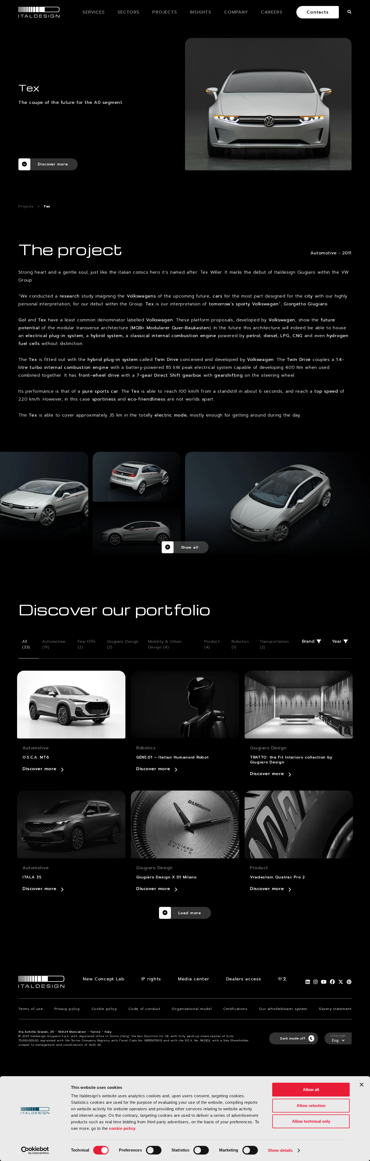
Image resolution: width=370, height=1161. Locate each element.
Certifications (235, 1008)
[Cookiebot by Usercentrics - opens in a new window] (35, 1150)
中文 (282, 979)
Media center (193, 979)
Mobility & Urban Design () (165, 644)
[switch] (153, 1150)
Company (236, 12)
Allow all (311, 1089)
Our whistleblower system (283, 1008)
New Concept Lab (103, 979)
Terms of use (30, 1008)
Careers (272, 12)
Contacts (317, 12)
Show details (280, 1150)
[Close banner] (361, 1084)
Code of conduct (144, 1008)
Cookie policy (104, 1008)
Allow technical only (311, 1121)
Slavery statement (335, 1008)
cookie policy (122, 1128)
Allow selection (311, 1105)
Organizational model (192, 1008)
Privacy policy (67, 1008)
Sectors (129, 12)
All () (26, 644)
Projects (164, 12)
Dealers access (243, 979)
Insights (200, 12)
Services (93, 12)
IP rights (151, 979)
